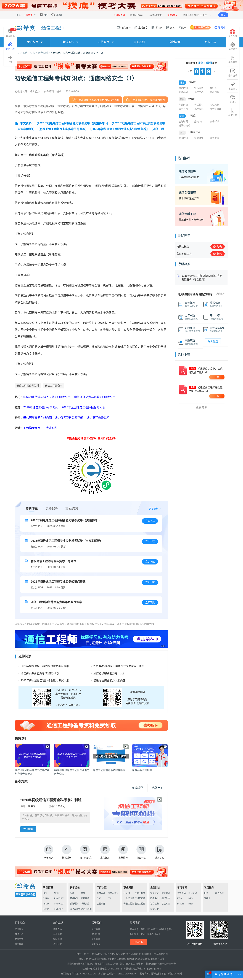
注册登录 (19, 929)
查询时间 (183, 121)
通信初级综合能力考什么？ (109, 673)
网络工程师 (86, 909)
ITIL (109, 898)
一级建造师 (128, 898)
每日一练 (141, 857)
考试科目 (183, 92)
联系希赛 (96, 939)
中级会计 (166, 893)
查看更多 (201, 407)
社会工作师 (140, 893)
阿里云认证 (113, 893)
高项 (83, 893)
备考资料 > (44, 52)
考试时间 (183, 104)
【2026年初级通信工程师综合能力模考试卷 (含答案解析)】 (72, 123)
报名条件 (199, 88)
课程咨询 (232, 49)
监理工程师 (140, 904)
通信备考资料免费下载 (69, 417)
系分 (72, 893)
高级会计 (154, 898)
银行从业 (166, 898)
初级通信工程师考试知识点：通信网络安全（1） (77, 52)
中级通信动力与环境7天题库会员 (94, 397)
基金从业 (166, 904)
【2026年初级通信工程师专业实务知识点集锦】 (119, 129)
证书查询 (214, 138)
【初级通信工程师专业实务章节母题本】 (62, 129)
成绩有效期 (184, 125)
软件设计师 (75, 909)
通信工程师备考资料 (28, 385)
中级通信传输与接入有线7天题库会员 (46, 397)
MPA (190, 904)
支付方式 (19, 939)
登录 (223, 14)
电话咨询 (232, 89)
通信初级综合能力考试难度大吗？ (41, 673)
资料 (184, 27)
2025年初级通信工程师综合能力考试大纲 (45, 680)
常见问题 (96, 934)
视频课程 (126, 27)
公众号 (232, 102)
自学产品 (57, 929)
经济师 (126, 893)
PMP (45, 893)
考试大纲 (214, 104)
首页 (18, 15)
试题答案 (159, 857)
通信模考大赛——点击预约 (40, 427)
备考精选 (11, 32)
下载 (217, 377)
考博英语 (181, 893)
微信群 (58, 15)
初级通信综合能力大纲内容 (109, 680)
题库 (172, 27)
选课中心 (199, 92)
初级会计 (154, 893)
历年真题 (48, 857)
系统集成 (85, 904)
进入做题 (213, 341)
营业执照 (96, 944)
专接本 (207, 898)
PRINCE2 (59, 904)
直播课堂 (143, 27)
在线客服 (138, 942)
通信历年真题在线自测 (37, 417)
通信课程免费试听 (98, 417)
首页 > (19, 52)
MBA (179, 898)
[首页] (25, 27)
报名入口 (214, 88)
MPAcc (180, 904)
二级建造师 (140, 898)
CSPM (46, 898)
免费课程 (51, 508)
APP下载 (232, 115)
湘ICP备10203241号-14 (131, 964)
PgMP (46, 904)
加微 (219, 246)
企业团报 (232, 75)
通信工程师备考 (53, 385)
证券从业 (154, 904)
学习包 (158, 27)
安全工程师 (128, 904)
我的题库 (220, 294)
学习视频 (139, 42)
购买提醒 (19, 944)
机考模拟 (199, 108)
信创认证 (101, 904)
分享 (10, 62)
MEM (190, 898)
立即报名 (28, 829)
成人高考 (219, 893)
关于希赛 (96, 929)
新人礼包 (232, 36)
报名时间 (183, 88)
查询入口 (199, 121)
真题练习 (71, 508)
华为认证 (101, 893)
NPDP (57, 893)
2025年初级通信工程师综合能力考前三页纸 (118, 666)
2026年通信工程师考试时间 (41, 407)
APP (45, 15)
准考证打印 (215, 108)
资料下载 (210, 42)
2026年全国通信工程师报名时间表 (83, 407)
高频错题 (105, 857)
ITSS (99, 898)
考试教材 (199, 104)
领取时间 (183, 138)
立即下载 (150, 521)
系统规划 (74, 904)
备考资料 (214, 92)
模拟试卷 (66, 857)
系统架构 (85, 898)
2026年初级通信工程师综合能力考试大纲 (45, 666)
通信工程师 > (30, 52)
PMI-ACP (58, 909)
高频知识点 (86, 857)
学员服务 (232, 62)
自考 (206, 893)
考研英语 (192, 893)
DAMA (46, 909)
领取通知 (199, 138)
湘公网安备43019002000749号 (161, 964)
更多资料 (154, 508)
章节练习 (123, 857)
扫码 (219, 253)
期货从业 (154, 909)
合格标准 (214, 121)
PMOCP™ (59, 898)
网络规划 (74, 898)
